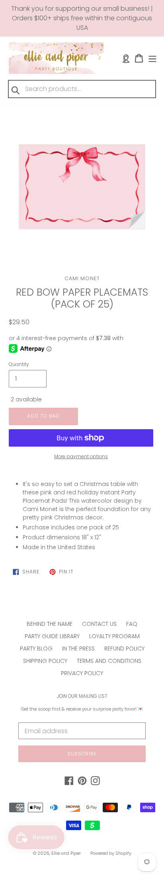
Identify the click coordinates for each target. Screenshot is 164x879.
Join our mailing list (82, 696)
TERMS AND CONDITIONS (109, 661)
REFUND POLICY (124, 648)
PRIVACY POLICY (82, 673)
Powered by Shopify (110, 853)
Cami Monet (82, 278)
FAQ (131, 624)
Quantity (19, 364)
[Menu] (152, 58)
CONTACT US (99, 624)
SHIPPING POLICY (45, 661)
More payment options (81, 456)
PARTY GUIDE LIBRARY (52, 636)
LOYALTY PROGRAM (114, 636)
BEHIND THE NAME (49, 624)
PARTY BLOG (36, 648)
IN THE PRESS (78, 648)
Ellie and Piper (66, 853)
